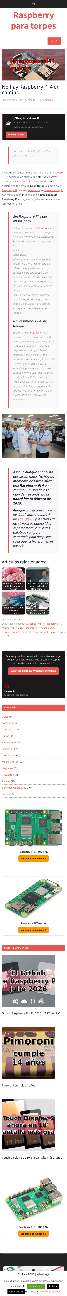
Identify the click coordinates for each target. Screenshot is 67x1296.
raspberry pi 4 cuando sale (39, 627)
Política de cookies (50, 1291)
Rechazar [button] (53, 1286)
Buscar (54, 40)
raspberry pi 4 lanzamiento (16, 632)
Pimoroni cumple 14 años (18, 1085)
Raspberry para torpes (33, 20)
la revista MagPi (53, 190)
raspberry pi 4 (53, 623)
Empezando (9, 742)
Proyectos (8, 774)
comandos (8, 723)
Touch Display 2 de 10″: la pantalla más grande (32, 1157)
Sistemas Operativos (14, 787)
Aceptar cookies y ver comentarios (33, 671)
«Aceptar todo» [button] (36, 1286)
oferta (40, 172)
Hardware (7, 749)
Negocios (7, 768)
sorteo (6, 794)
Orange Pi (25, 519)
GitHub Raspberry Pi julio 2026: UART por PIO (31, 1013)
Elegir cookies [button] (16, 1291)
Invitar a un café (16, 134)
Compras (7, 729)
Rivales (6, 781)
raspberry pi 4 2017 (12, 627)
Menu (35, 4)
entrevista (34, 190)
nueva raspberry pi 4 (33, 623)
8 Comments (47, 99)
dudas (20, 619)
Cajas (5, 716)
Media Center (10, 761)
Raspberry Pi (9, 190)
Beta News (44, 228)
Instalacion (8, 755)
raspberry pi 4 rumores (45, 632)
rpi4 (7, 636)
